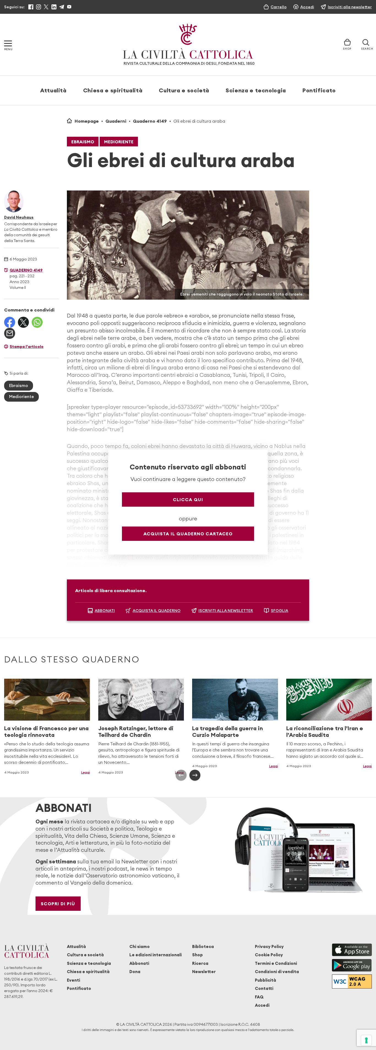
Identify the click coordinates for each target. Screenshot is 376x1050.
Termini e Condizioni (276, 963)
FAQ (259, 997)
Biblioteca (203, 946)
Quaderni (115, 121)
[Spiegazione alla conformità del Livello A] (352, 981)
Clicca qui (188, 499)
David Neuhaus (19, 217)
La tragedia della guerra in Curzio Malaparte (227, 731)
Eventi (73, 980)
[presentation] (181, 775)
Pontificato (319, 90)
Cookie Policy (269, 954)
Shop (197, 954)
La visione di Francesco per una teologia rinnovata (46, 731)
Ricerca (200, 963)
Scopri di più (58, 903)
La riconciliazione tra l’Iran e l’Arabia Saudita (324, 731)
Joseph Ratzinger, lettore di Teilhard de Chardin (135, 731)
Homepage (87, 121)
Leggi (273, 766)
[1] (130, 557)
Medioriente (118, 141)
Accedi (262, 1005)
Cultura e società (184, 90)
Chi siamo (139, 946)
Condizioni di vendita (277, 971)
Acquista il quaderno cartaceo (188, 533)
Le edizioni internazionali (155, 954)
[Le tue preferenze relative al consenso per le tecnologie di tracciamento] (366, 1040)
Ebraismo (82, 141)
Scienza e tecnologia (256, 90)
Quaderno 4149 (150, 121)
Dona (134, 971)
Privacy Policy (269, 946)
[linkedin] (53, 6)
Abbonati (139, 963)
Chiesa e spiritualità (112, 90)
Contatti (264, 988)
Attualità (53, 90)
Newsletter (204, 971)
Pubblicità (265, 980)
